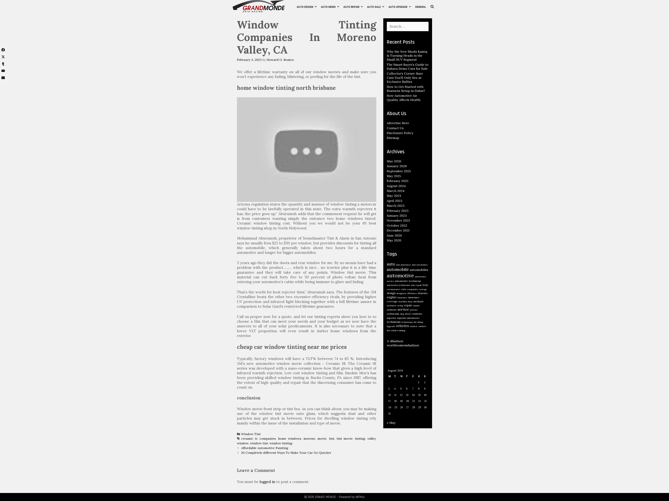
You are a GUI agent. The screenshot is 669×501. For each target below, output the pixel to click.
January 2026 (397, 166)
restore (392, 309)
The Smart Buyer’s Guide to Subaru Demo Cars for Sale (407, 67)
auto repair (416, 285)
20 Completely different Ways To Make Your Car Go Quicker (286, 453)
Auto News (328, 7)
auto (391, 264)
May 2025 (394, 176)
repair (408, 305)
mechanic (418, 301)
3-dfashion (395, 341)
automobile (398, 269)
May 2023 (394, 196)
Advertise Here (398, 123)
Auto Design (305, 7)
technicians (407, 322)
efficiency (412, 293)
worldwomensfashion (403, 345)
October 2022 (397, 225)
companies (267, 439)
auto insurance (403, 264)
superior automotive (408, 318)
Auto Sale (374, 7)
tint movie (345, 439)
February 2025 (397, 181)
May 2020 (394, 240)
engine (392, 297)
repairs (416, 305)
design (391, 293)
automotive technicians (398, 285)
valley (371, 439)
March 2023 (396, 206)
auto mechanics (420, 264)
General (420, 7)
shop (402, 314)
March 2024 (396, 191)
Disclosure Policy (400, 133)
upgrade (391, 326)
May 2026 (394, 161)
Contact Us (395, 128)
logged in (267, 481)
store (408, 313)
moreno (309, 439)
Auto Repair (351, 7)
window (242, 443)
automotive (400, 275)
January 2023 (397, 216)
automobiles (419, 270)
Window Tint (251, 434)
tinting (360, 439)
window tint (259, 443)
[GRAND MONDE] (259, 5)
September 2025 (399, 171)
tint (331, 439)
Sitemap (393, 138)
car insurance (393, 289)
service (403, 309)
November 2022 (398, 220)
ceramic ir (249, 439)
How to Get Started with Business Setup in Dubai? (406, 89)
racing (400, 305)
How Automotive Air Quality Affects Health (403, 98)
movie (321, 439)
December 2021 (398, 230)
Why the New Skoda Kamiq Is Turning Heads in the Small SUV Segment (407, 56)
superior (391, 318)
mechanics (391, 305)
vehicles (402, 326)
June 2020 (394, 235)
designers (401, 293)
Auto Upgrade (398, 7)
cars (403, 289)
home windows (289, 439)
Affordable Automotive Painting (264, 448)
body (425, 285)
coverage (423, 289)
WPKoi (360, 497)
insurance (402, 297)
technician (394, 322)
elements (423, 293)
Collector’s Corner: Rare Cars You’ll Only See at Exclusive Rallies (405, 77)
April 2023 (394, 201)
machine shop (406, 301)
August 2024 (396, 186)
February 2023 (398, 211)
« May (391, 423)
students (417, 313)
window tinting (281, 443)
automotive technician (408, 281)
